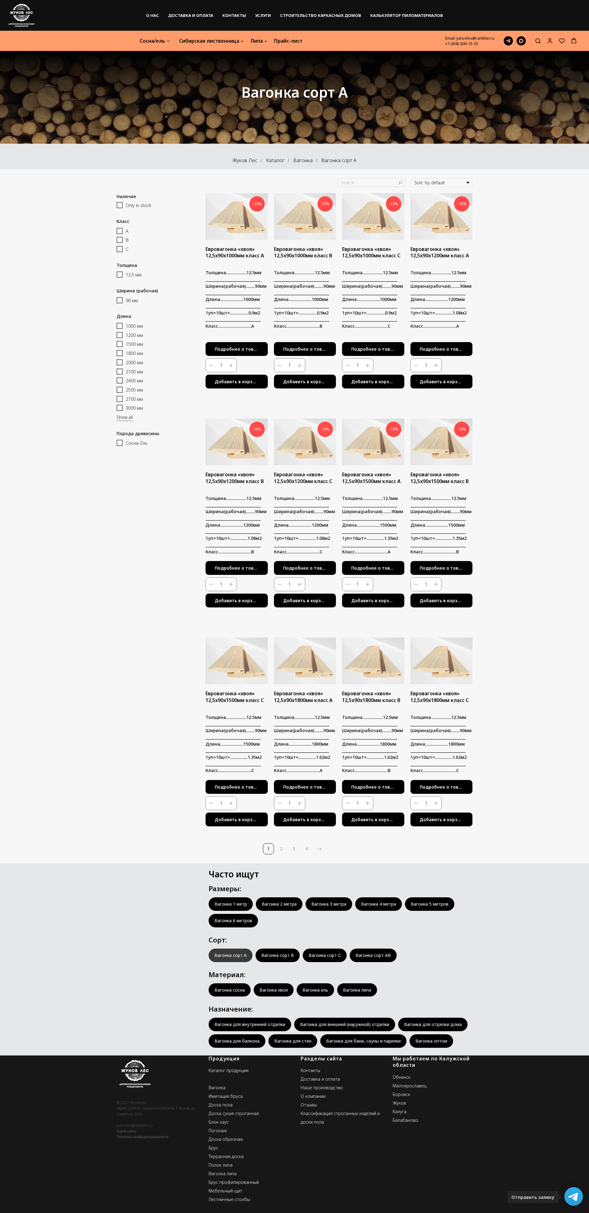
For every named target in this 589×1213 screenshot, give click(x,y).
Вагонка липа (357, 990)
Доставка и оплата (190, 15)
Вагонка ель (315, 990)
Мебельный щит (225, 1191)
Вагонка (303, 160)
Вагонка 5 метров (429, 904)
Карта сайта (126, 1131)
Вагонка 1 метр (230, 904)
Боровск (401, 1094)
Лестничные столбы (229, 1199)
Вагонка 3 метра (328, 904)
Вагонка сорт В (277, 955)
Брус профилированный (234, 1182)
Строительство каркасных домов (320, 15)
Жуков (399, 1103)
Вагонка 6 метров (233, 920)
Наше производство (322, 1087)
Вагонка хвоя (274, 990)
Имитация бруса (226, 1096)
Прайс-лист (288, 40)
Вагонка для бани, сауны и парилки (363, 1041)
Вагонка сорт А (230, 955)
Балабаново (405, 1120)
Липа (256, 40)
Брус (213, 1148)
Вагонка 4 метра (378, 904)
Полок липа (221, 1165)
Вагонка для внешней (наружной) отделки (344, 1024)
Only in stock (138, 205)
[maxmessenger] (521, 40)
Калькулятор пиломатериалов (406, 15)
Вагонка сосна (229, 990)
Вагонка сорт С (325, 955)
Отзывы (309, 1105)
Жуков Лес (245, 160)
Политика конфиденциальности (142, 1136)
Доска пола (221, 1105)
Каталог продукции (228, 1070)
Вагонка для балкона (237, 1041)
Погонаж (218, 1130)
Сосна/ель (152, 40)
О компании (313, 1096)
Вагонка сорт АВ (373, 955)
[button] (538, 41)
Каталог (275, 160)
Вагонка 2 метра (279, 904)
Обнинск (401, 1077)
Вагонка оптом (431, 1041)
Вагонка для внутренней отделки (249, 1024)
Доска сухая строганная (234, 1113)
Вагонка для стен (292, 1041)
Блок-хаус (219, 1122)
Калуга (399, 1111)
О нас (152, 15)
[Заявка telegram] (508, 40)
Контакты (234, 15)
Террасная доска (226, 1156)
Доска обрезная (226, 1139)
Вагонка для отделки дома (433, 1024)
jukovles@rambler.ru (135, 1125)
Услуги (263, 15)
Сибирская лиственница (209, 40)
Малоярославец (409, 1086)
